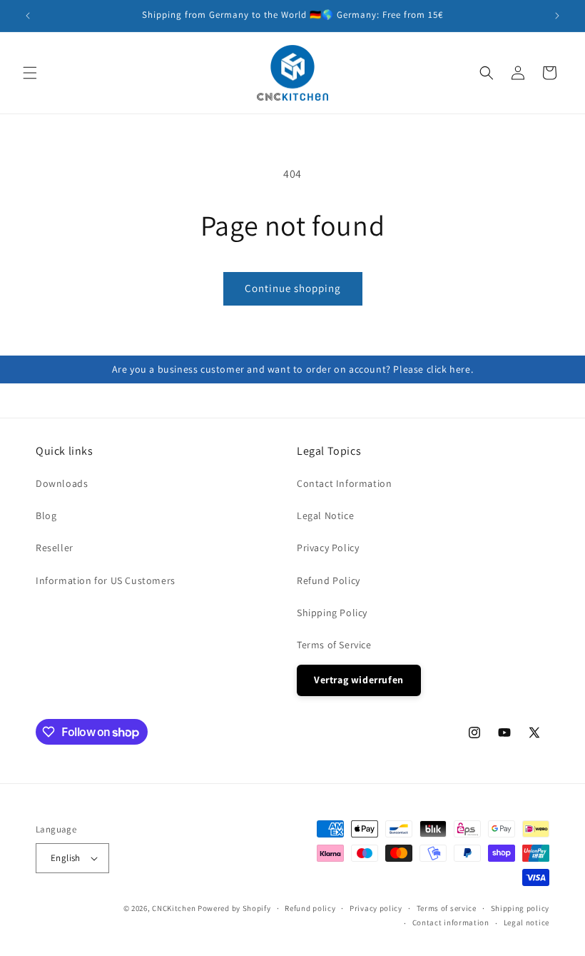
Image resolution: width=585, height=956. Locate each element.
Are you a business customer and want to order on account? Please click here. (293, 369)
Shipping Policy (332, 612)
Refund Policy (328, 580)
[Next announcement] (557, 15)
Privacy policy (376, 908)
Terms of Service (334, 644)
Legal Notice (325, 515)
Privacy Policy (328, 547)
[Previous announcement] (28, 15)
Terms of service (447, 908)
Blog (46, 515)
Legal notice (526, 922)
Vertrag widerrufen (359, 679)
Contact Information (344, 483)
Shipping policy (520, 908)
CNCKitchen (173, 908)
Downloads (62, 483)
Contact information (450, 922)
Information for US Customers (106, 580)
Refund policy (310, 908)
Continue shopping (293, 288)
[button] (30, 73)
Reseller (54, 547)
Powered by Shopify (234, 908)
